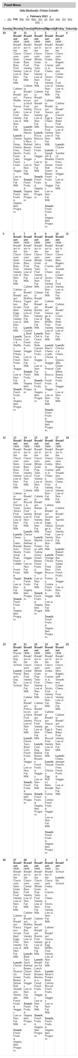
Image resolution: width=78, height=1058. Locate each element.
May (33, 19)
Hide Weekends (29, 10)
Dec (37, 22)
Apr (28, 19)
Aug (51, 19)
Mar (22, 19)
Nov (70, 19)
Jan (9, 19)
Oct (64, 19)
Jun (40, 19)
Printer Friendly (49, 10)
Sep (58, 19)
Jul (45, 19)
